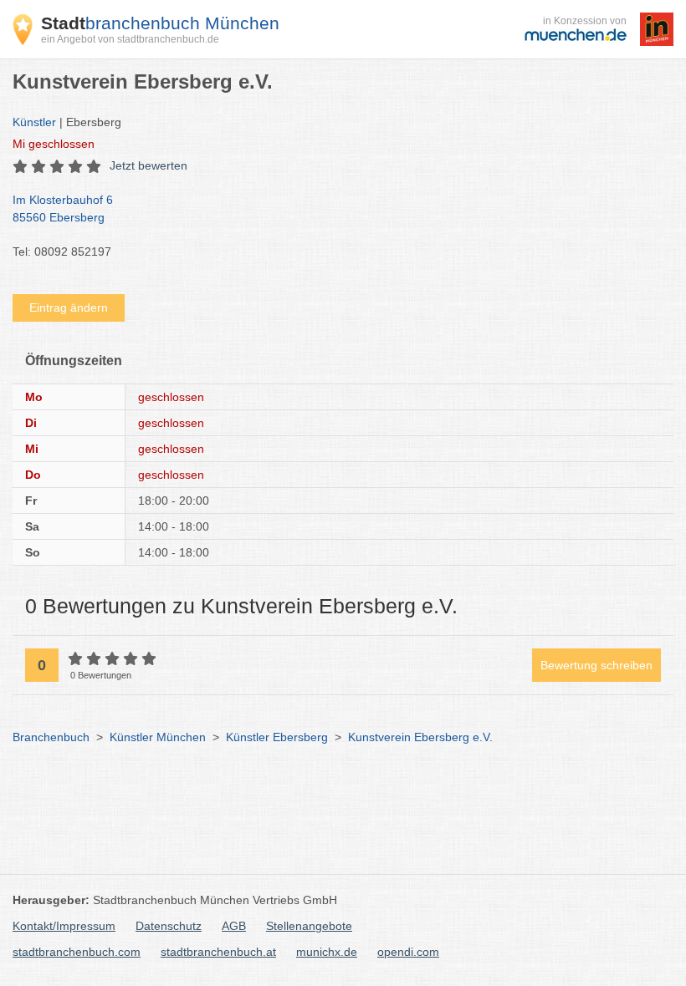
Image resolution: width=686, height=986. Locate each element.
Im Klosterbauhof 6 (63, 208)
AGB (234, 926)
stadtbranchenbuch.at (218, 951)
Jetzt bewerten (148, 165)
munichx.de (326, 951)
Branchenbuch (51, 737)
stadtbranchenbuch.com (77, 951)
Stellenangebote (309, 926)
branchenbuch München (160, 23)
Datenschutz (169, 926)
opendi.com (408, 951)
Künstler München (158, 737)
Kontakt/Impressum (64, 926)
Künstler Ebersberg (277, 737)
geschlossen (54, 143)
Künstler (34, 122)
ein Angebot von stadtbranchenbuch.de (130, 39)
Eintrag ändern (68, 307)
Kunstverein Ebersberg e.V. (420, 737)
